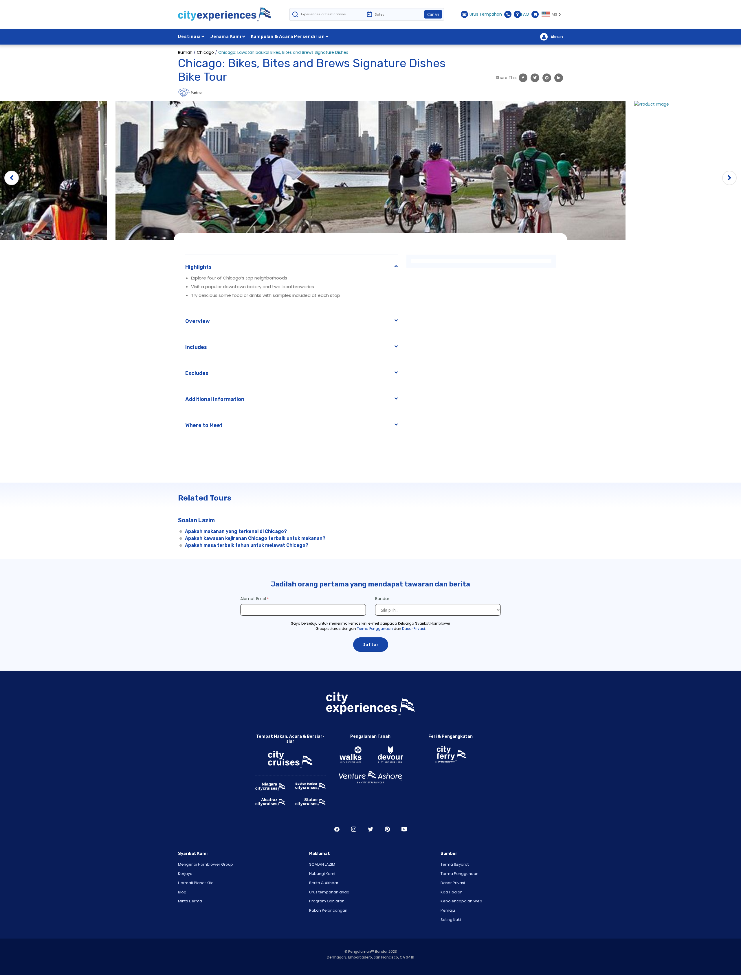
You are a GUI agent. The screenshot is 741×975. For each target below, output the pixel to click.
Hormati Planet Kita (196, 883)
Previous (11, 178)
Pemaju (448, 910)
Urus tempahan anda (329, 892)
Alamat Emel (253, 598)
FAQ (525, 14)
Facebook (337, 829)
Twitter (370, 829)
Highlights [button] (198, 267)
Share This (506, 77)
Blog (182, 892)
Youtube (404, 829)
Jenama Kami (225, 36)
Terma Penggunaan (375, 628)
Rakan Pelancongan (328, 910)
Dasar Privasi (413, 628)
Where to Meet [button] (204, 425)
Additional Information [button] (214, 399)
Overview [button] (197, 321)
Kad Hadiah (452, 892)
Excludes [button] (196, 373)
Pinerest (387, 829)
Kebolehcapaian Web (461, 901)
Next (729, 178)
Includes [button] (196, 347)
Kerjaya (185, 873)
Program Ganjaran (326, 901)
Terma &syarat (455, 864)
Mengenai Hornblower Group (205, 864)
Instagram (353, 829)
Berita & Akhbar (323, 883)
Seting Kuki (451, 919)
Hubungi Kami (322, 873)
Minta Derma (190, 901)
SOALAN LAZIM (322, 864)
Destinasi (189, 36)
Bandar (382, 598)
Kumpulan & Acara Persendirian (288, 36)
